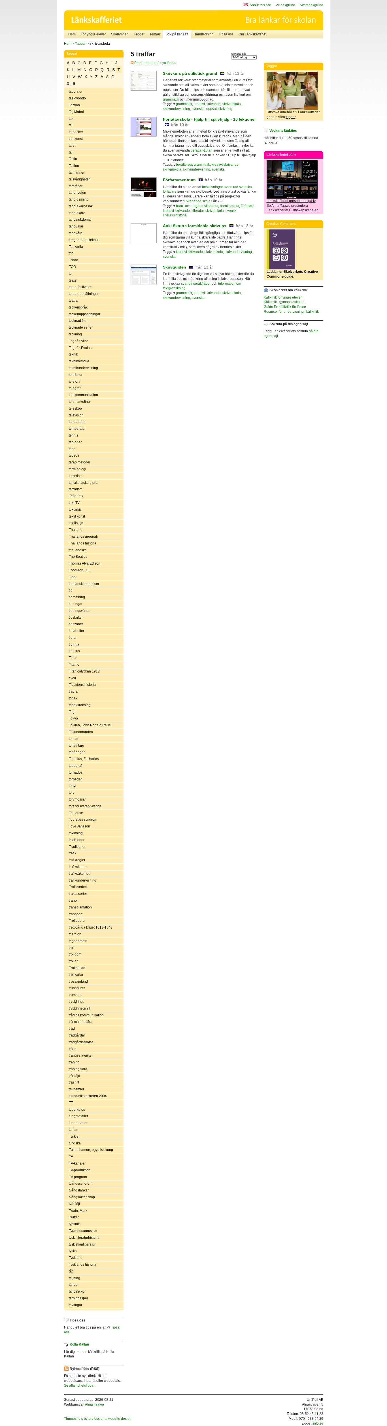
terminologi (77, 469)
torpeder (75, 779)
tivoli (72, 678)
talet (72, 146)
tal (71, 125)
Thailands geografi (83, 537)
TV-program (78, 1177)
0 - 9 (71, 83)
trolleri (73, 961)
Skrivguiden (174, 267)
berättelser (184, 165)
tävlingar (75, 1305)
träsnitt (74, 1082)
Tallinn (74, 166)
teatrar (74, 301)
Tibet (72, 577)
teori (72, 449)
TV (71, 1157)
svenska (198, 109)
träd (72, 1029)
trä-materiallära (80, 1022)
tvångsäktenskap (82, 1197)
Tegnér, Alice (78, 341)
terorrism (75, 476)
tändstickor (77, 1291)
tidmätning (77, 597)
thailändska (78, 550)
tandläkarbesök (81, 206)
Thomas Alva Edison (84, 563)
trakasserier (78, 894)
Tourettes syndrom (83, 819)
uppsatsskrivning (219, 109)
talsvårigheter (79, 179)
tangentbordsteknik (83, 240)
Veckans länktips (283, 131)
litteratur (198, 211)
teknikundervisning (83, 368)
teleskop (75, 408)
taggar (290, 117)
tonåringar (77, 752)
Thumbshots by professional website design (97, 1419)
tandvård (75, 233)
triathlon (75, 934)
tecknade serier (81, 327)
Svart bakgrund (311, 5)
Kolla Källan (79, 1344)
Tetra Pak (76, 496)
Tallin (73, 159)
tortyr (72, 786)
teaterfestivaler (80, 287)
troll (72, 948)
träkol (73, 1049)
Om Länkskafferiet (252, 34)
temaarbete (77, 422)
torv (72, 793)
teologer (75, 442)
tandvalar (76, 226)
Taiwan (74, 105)
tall (71, 152)
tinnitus (74, 651)
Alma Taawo (94, 1404)
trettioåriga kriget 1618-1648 (90, 927)
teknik (73, 354)
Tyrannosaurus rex (83, 1231)
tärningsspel (78, 1298)
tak (71, 119)
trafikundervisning (82, 880)
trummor (75, 995)
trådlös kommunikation (86, 1015)
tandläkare (77, 213)
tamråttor (75, 186)
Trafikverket (78, 887)
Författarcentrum (179, 180)
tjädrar (74, 691)
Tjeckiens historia (82, 685)
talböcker (76, 132)
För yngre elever (93, 34)
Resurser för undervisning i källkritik (291, 312)
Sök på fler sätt (176, 34)
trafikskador (78, 867)
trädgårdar (77, 1035)
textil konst (77, 516)
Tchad (73, 260)
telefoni (74, 382)
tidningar (75, 604)
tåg (71, 1271)
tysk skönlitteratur (82, 1244)
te (70, 274)
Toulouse (76, 813)
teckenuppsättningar (84, 314)
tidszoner (76, 624)
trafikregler (77, 860)
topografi (75, 766)
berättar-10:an (201, 150)
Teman (155, 34)
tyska (73, 1251)
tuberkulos (77, 1110)
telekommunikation (83, 395)
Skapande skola (198, 201)
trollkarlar (76, 975)
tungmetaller (78, 1116)
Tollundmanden (81, 732)
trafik (72, 853)
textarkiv (75, 510)
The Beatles (78, 557)
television (76, 415)
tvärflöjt (74, 1204)
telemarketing (79, 402)
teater (73, 280)
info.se (318, 1423)
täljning (74, 1278)
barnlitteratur (229, 206)
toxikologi (76, 833)
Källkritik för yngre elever (283, 297)
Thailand (75, 530)
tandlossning (79, 199)
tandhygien (77, 193)
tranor (73, 901)
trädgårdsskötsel (81, 1042)
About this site (260, 5)
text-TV (74, 503)
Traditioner (77, 847)
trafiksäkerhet (79, 874)
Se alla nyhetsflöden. (80, 1385)
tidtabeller (76, 631)
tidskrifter (76, 618)
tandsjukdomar (80, 220)
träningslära (78, 1069)
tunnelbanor (78, 1123)
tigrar (73, 638)
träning (74, 1062)
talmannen (77, 172)
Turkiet (74, 1136)
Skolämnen (120, 34)
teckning (75, 334)
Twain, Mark (78, 1211)
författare (247, 206)
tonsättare (76, 746)
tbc (71, 253)
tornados (75, 772)
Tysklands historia (82, 1265)
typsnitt (74, 1224)
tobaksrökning (80, 705)
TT (71, 1103)
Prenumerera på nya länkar (155, 63)
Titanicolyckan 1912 (84, 671)
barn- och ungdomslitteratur (197, 206)
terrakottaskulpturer (84, 483)
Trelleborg (77, 921)
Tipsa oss (226, 34)
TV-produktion (79, 1170)
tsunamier (76, 1089)
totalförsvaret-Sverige (85, 806)
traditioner (76, 840)
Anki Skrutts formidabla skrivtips (194, 226)
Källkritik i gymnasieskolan (284, 302)
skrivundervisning (176, 109)
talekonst (76, 139)
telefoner (75, 375)
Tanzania (76, 247)
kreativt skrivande (207, 104)
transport (75, 914)
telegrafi (75, 388)
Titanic (74, 665)
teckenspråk (78, 307)
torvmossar (77, 799)
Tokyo (73, 718)
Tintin (73, 658)
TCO (72, 267)
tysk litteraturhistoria (84, 1238)
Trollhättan (77, 968)
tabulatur (75, 91)
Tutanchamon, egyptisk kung (91, 1150)
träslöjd (74, 1076)
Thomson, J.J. (79, 570)
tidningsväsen (79, 611)
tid (71, 590)
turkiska (75, 1143)
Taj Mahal (76, 112)
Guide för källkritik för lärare (285, 307)
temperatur (77, 429)
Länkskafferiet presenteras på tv (291, 201)
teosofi (74, 455)
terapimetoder (79, 462)
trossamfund (78, 982)
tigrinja (74, 644)
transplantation (80, 907)
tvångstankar (79, 1190)
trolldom (75, 954)
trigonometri (78, 941)
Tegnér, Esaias (80, 348)
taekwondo (77, 98)
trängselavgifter (81, 1055)
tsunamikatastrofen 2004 (88, 1096)
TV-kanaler (77, 1163)
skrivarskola (231, 104)
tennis (73, 435)
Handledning (204, 34)
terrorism (75, 489)
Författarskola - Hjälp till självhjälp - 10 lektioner (209, 119)
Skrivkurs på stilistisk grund (190, 73)
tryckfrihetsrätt (79, 1008)
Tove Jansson (79, 826)
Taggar (139, 34)
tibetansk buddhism (84, 584)
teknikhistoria (79, 361)
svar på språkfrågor (196, 284)
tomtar (73, 739)
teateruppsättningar (84, 294)
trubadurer (77, 988)
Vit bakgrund (285, 5)
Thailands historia (82, 543)
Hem (72, 34)
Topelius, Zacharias (84, 759)
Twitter (74, 1217)
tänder (74, 1285)
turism (73, 1130)
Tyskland (75, 1258)
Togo (72, 712)
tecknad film (78, 321)
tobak (73, 698)
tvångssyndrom (80, 1184)
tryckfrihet (76, 1002)
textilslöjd (76, 523)
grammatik (171, 99)
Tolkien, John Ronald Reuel (90, 725)
